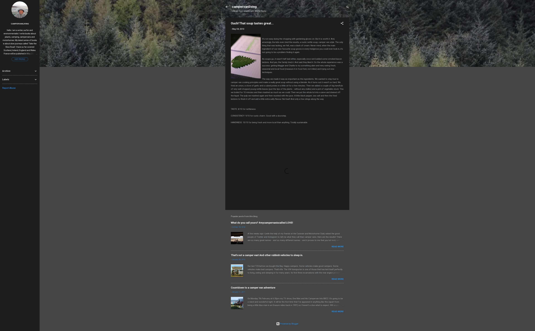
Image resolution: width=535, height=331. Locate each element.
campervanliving (244, 7)
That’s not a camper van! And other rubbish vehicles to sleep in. (267, 255)
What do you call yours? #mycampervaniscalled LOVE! (262, 222)
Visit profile (19, 59)
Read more (338, 246)
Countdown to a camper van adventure (253, 287)
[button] (342, 24)
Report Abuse (9, 88)
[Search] (347, 7)
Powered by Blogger (289, 324)
